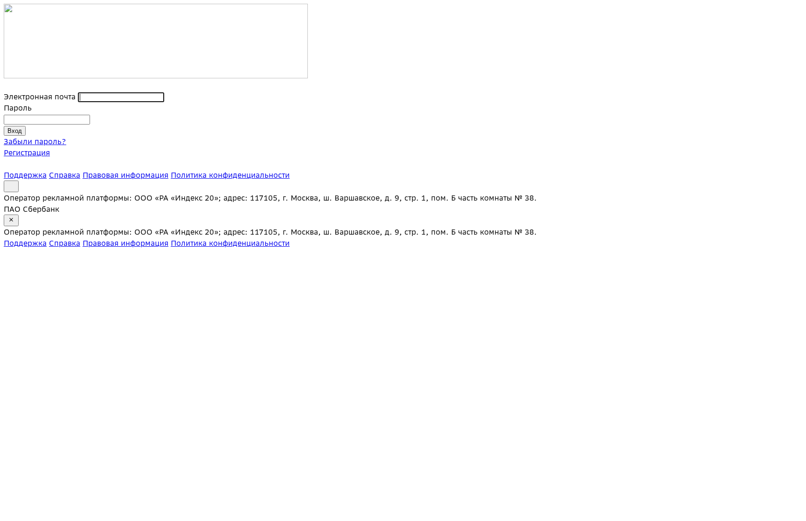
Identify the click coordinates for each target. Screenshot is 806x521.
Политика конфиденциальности (230, 175)
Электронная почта (40, 96)
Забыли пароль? (35, 141)
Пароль (18, 107)
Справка (64, 175)
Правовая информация (125, 175)
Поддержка (25, 175)
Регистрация (27, 152)
